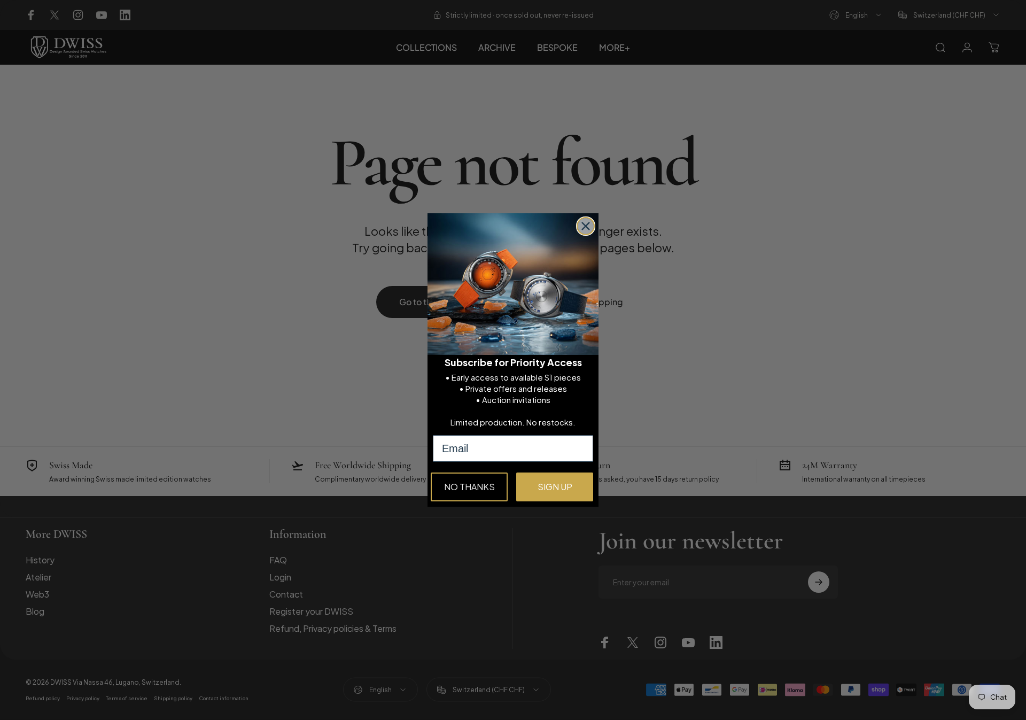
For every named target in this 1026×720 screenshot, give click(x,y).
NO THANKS (469, 486)
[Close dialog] (585, 226)
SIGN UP (555, 486)
